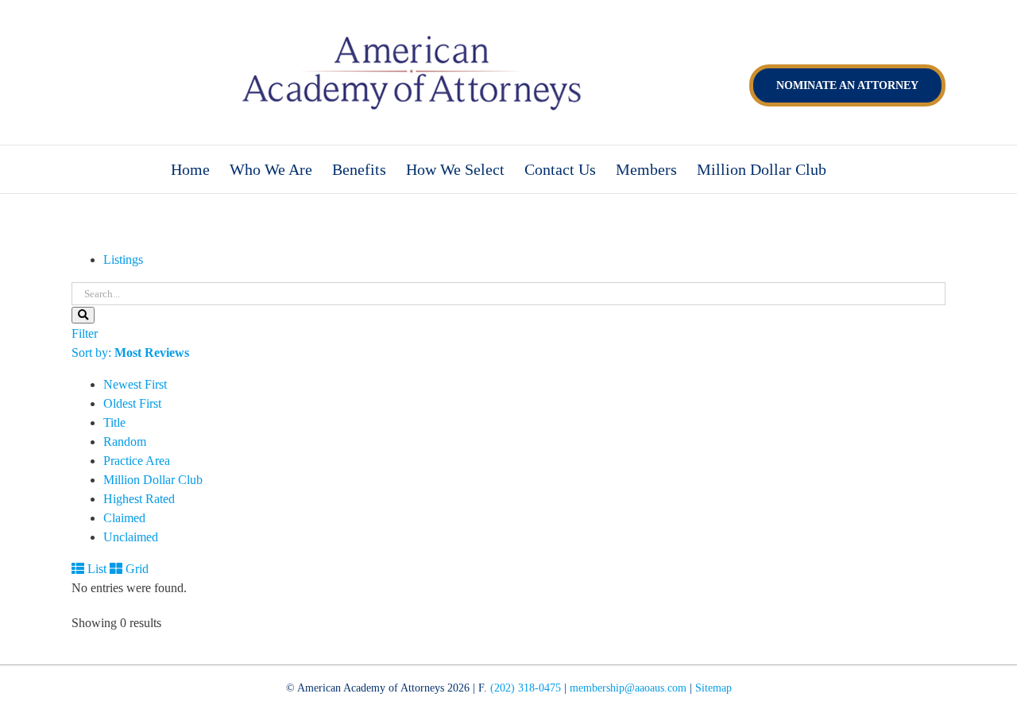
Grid (135, 568)
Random (124, 441)
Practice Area (136, 460)
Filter (85, 333)
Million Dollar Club (153, 479)
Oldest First (132, 403)
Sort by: (130, 352)
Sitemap (713, 688)
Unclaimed (130, 537)
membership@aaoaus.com (628, 688)
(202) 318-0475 (525, 688)
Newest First (135, 384)
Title (114, 422)
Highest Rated (139, 499)
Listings (123, 259)
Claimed (124, 518)
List (95, 568)
